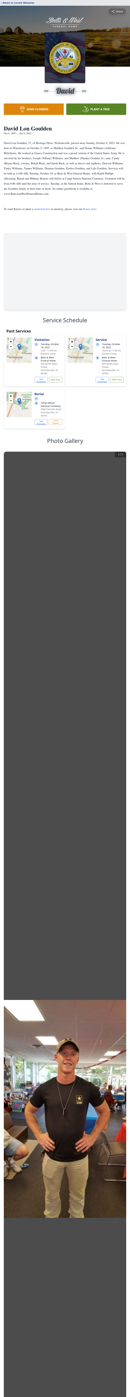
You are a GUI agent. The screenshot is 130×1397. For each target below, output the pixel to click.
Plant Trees (56, 379)
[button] (19, 347)
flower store (89, 209)
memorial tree (42, 209)
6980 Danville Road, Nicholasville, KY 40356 (51, 412)
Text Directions (41, 380)
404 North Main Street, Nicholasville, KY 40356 (49, 368)
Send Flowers (55, 422)
